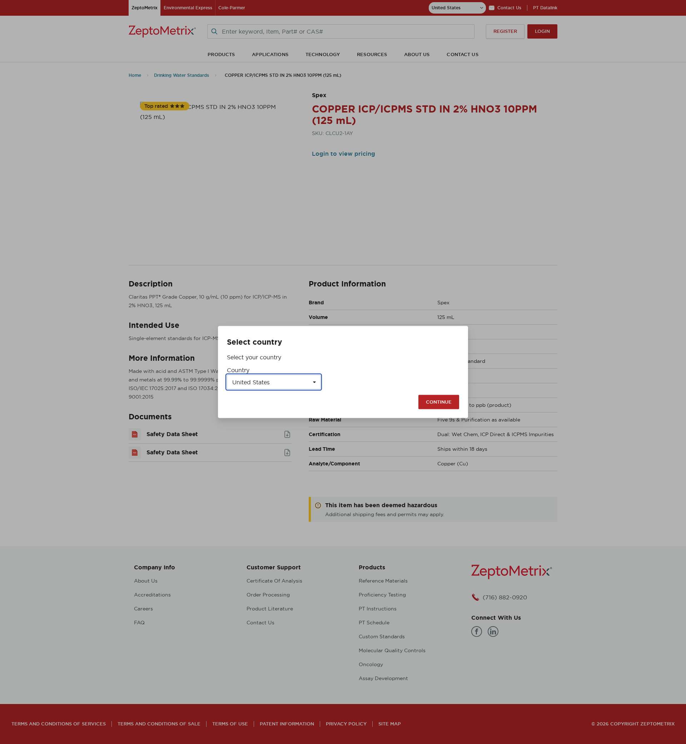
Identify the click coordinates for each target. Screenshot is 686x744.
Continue (439, 402)
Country (238, 370)
